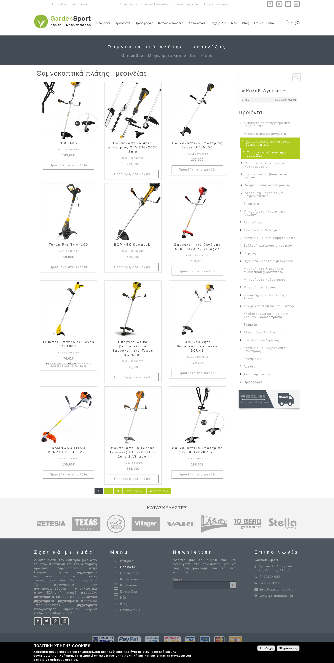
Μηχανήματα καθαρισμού (264, 279)
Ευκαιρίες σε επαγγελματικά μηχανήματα (267, 124)
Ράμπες (250, 253)
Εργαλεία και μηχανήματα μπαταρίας (265, 349)
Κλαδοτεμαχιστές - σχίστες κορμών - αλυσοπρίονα (266, 315)
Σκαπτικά (251, 203)
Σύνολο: (281, 99)
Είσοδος (62, 4)
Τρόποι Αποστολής (155, 4)
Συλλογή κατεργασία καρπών (268, 245)
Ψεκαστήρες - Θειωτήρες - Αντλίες (266, 296)
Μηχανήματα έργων (260, 287)
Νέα (234, 23)
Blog (245, 23)
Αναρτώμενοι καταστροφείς (267, 185)
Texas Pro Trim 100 (68, 244)
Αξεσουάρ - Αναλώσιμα (263, 332)
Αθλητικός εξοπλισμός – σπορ (269, 306)
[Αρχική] (62, 29)
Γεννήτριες (252, 358)
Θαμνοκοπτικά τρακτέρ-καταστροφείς (264, 164)
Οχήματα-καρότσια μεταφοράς (269, 261)
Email (179, 579)
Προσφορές (144, 23)
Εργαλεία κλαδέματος (261, 340)
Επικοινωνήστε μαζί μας (61, 363)
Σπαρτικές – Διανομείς (262, 230)
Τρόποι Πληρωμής (186, 4)
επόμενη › (134, 491)
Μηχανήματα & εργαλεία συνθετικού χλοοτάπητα (263, 270)
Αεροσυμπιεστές (257, 374)
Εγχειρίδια (218, 23)
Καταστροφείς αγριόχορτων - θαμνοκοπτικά (270, 143)
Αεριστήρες (253, 222)
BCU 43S (68, 143)
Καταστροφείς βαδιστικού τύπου (266, 175)
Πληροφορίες (288, 648)
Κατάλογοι (196, 23)
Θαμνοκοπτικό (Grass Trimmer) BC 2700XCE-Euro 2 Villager (133, 452)
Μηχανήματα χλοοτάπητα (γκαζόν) (265, 213)
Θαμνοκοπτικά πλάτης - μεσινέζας (267, 153)
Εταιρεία (103, 23)
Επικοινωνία (264, 23)
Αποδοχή (266, 648)
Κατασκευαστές (171, 23)
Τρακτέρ (250, 324)
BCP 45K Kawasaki (133, 244)
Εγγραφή (83, 4)
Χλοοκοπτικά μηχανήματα (265, 133)
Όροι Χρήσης (129, 4)
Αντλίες (250, 366)
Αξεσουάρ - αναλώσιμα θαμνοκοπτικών (264, 194)
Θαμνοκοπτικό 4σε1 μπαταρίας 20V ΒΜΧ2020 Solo (133, 147)
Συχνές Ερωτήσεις (216, 4)
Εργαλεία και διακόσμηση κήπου (271, 238)
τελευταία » (159, 491)
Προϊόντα (122, 23)
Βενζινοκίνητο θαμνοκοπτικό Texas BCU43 (197, 346)
